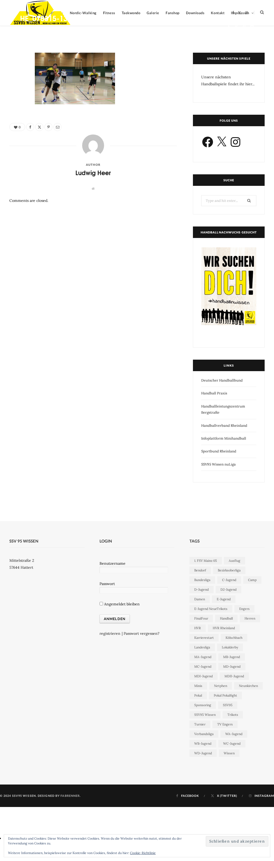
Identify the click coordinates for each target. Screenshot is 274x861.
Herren (250, 618)
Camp (252, 580)
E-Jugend (224, 599)
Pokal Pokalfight (225, 695)
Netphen (220, 686)
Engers (244, 609)
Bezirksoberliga (229, 570)
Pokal (198, 695)
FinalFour (201, 618)
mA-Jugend (202, 657)
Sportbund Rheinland (218, 451)
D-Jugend (201, 589)
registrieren (110, 633)
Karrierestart (204, 638)
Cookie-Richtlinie (143, 853)
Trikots (232, 715)
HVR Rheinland (224, 628)
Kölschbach (234, 638)
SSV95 (228, 705)
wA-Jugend (233, 734)
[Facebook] (228, 27)
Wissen (229, 753)
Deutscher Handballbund (222, 380)
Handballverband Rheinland (224, 425)
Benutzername (112, 563)
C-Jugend (229, 580)
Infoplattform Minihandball (223, 438)
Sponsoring (202, 705)
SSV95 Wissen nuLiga (218, 464)
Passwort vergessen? (141, 633)
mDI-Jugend (203, 676)
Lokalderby (230, 647)
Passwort (107, 583)
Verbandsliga (204, 734)
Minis (198, 686)
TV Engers (225, 724)
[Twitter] (236, 27)
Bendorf (200, 570)
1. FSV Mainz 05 (205, 561)
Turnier (200, 724)
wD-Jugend (203, 753)
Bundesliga (202, 580)
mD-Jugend (232, 666)
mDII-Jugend (234, 676)
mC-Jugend (202, 666)
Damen (199, 599)
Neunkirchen (248, 686)
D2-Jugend (228, 589)
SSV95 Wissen (205, 715)
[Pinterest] (244, 27)
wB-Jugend (202, 743)
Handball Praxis (214, 393)
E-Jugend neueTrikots (210, 609)
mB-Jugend (231, 657)
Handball (226, 618)
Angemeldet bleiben (121, 604)
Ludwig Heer (35, 27)
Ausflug (234, 561)
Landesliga (202, 647)
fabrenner (70, 795)
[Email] (252, 27)
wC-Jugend (232, 743)
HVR (197, 628)
